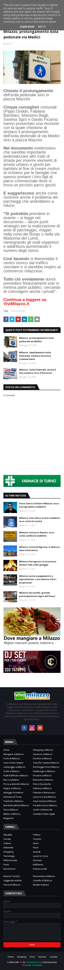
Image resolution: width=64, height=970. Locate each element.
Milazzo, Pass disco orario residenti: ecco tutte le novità (40, 519)
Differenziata (10, 860)
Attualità (7, 834)
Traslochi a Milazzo (13, 801)
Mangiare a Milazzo (13, 754)
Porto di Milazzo (11, 758)
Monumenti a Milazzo (44, 876)
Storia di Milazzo (11, 884)
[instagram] (32, 728)
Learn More (27, 26)
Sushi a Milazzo (11, 771)
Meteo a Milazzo (11, 813)
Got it (42, 26)
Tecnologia (9, 856)
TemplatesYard (33, 962)
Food (35, 847)
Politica (36, 834)
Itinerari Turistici (11, 876)
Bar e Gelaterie (11, 779)
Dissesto (37, 860)
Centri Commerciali (42, 809)
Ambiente (8, 847)
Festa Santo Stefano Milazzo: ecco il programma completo (39, 505)
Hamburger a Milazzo (44, 771)
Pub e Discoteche (42, 784)
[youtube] (40, 728)
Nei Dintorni (9, 868)
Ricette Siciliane (41, 884)
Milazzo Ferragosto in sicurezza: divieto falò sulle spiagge (38, 563)
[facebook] (24, 728)
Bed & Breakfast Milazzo (16, 805)
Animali (36, 851)
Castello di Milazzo (42, 880)
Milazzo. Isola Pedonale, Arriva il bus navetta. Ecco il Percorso (37, 371)
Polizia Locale (40, 868)
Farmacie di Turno (12, 796)
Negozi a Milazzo (12, 788)
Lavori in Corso (40, 856)
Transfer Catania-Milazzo (46, 762)
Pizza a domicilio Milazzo (16, 784)
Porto (6, 864)
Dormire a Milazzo (42, 758)
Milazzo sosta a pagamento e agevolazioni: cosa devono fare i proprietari (37, 579)
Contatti (53, 956)
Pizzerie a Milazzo (42, 775)
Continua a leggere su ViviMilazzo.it (24, 301)
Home (6, 749)
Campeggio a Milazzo (14, 766)
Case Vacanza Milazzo (44, 801)
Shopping (8, 851)
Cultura (7, 843)
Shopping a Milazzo (43, 749)
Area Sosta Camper (13, 762)
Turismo (37, 838)
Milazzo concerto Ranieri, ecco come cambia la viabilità (36, 534)
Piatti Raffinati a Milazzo (15, 775)
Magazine (8, 818)
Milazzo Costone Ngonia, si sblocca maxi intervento (39, 548)
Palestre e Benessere (44, 792)
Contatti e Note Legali (44, 813)
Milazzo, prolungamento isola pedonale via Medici (36, 339)
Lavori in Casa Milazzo (44, 796)
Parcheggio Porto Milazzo (46, 766)
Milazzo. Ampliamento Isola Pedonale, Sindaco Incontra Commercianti (35, 356)
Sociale (7, 838)
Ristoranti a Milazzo (43, 779)
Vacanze (42, 956)
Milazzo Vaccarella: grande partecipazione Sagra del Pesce (37, 594)
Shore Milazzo (10, 809)
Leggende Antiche (12, 880)
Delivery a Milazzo (42, 788)
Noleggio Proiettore (13, 792)
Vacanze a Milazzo (42, 754)
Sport (36, 843)
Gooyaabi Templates (32, 965)
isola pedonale (18, 310)
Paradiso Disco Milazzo (45, 805)
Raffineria (38, 864)
